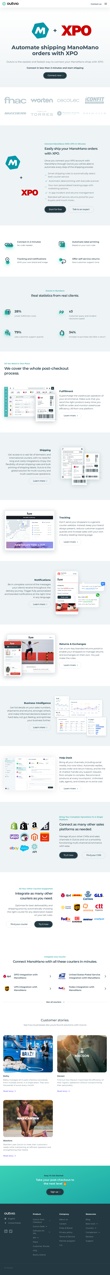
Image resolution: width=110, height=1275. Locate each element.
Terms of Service (67, 1236)
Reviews (89, 1236)
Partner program (67, 1241)
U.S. (61, 1245)
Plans (35, 1242)
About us (63, 1219)
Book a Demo (39, 1255)
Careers (62, 1224)
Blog (88, 1219)
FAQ (35, 1250)
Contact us (96, 4)
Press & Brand (65, 1228)
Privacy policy (65, 1232)
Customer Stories (41, 1246)
